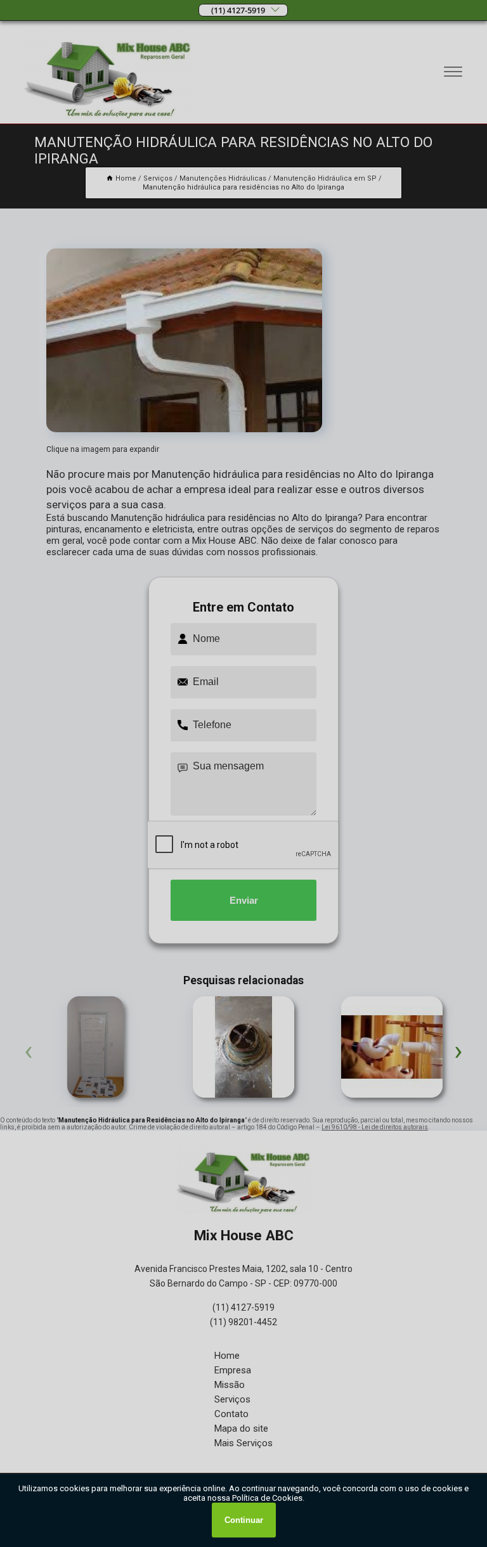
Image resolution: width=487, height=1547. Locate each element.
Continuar (243, 1520)
